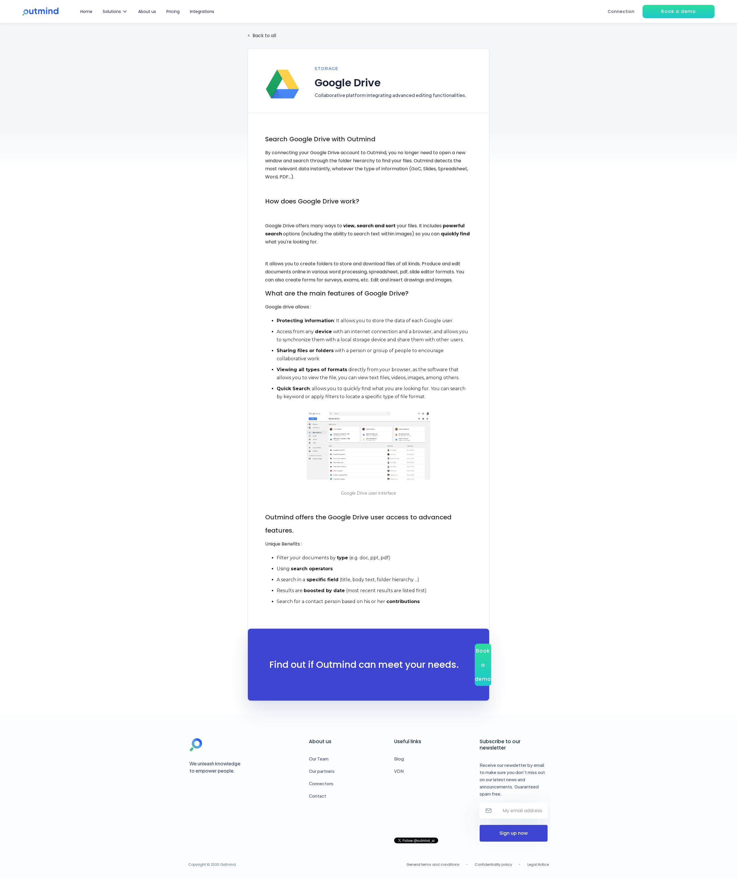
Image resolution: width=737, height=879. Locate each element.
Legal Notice (538, 864)
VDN (399, 771)
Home (86, 11)
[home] (40, 11)
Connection (621, 11)
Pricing (173, 11)
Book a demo (483, 664)
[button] (115, 11)
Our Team (318, 758)
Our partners (322, 771)
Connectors (321, 783)
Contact (317, 795)
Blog (399, 758)
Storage (327, 68)
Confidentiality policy (493, 864)
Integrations (202, 11)
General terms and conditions (433, 864)
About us (147, 11)
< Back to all (262, 35)
